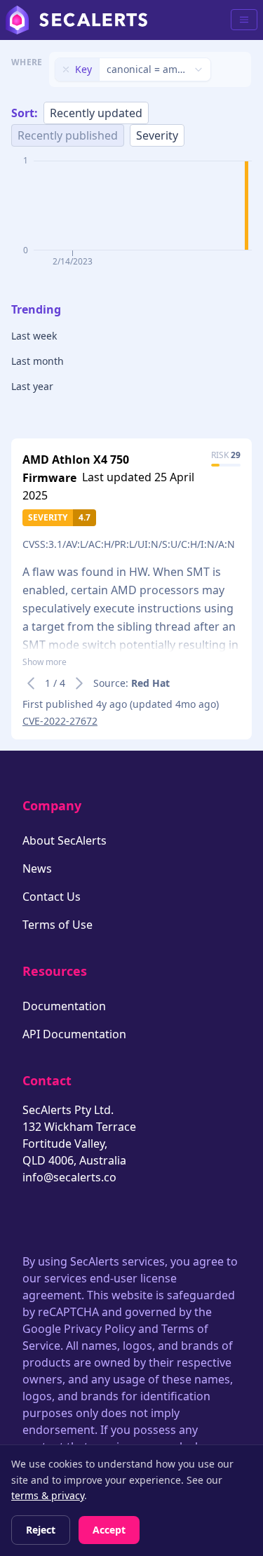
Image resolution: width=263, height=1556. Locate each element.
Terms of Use (57, 924)
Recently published (68, 135)
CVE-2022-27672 (59, 720)
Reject (40, 1529)
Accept (109, 1529)
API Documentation (74, 1034)
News (37, 868)
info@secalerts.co (69, 1177)
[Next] (79, 683)
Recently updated (96, 113)
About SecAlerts (64, 840)
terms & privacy (47, 1495)
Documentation (64, 1006)
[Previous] (30, 683)
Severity (157, 135)
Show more (44, 662)
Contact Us (51, 896)
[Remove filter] (66, 69)
